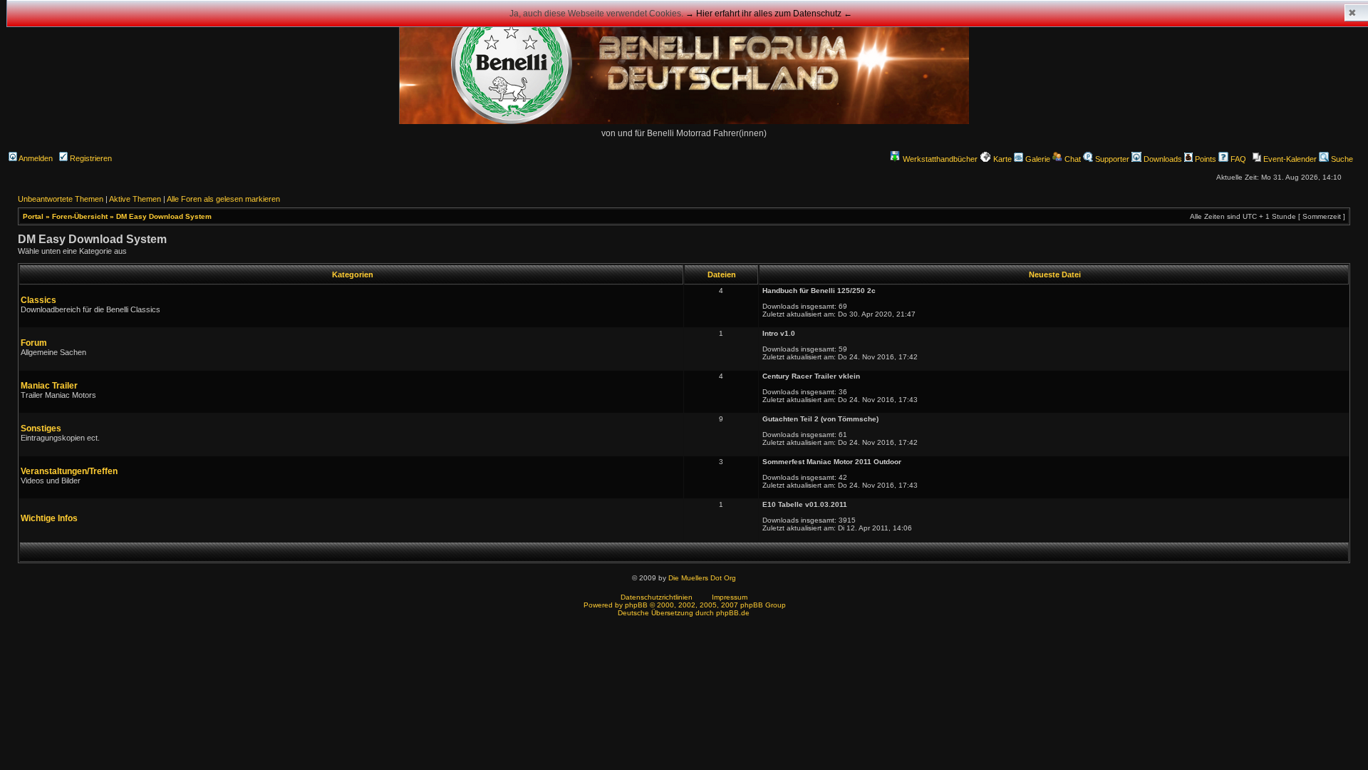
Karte (1001, 159)
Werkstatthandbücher (940, 159)
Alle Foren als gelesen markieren (223, 199)
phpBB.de (733, 613)
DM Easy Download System (164, 216)
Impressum (729, 597)
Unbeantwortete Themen (60, 199)
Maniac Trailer (49, 386)
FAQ (1237, 159)
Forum (34, 343)
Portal (33, 216)
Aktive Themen (135, 199)
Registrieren (90, 158)
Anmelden (35, 158)
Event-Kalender (1289, 159)
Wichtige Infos (49, 518)
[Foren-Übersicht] (684, 121)
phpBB (636, 605)
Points (1204, 159)
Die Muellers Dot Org (702, 578)
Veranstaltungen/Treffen (69, 471)
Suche (1341, 159)
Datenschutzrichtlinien (657, 597)
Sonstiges (41, 428)
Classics (38, 300)
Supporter (1111, 159)
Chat (1071, 159)
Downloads (1161, 159)
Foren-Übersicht (80, 216)
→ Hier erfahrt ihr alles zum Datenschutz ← (768, 14)
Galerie (1036, 159)
